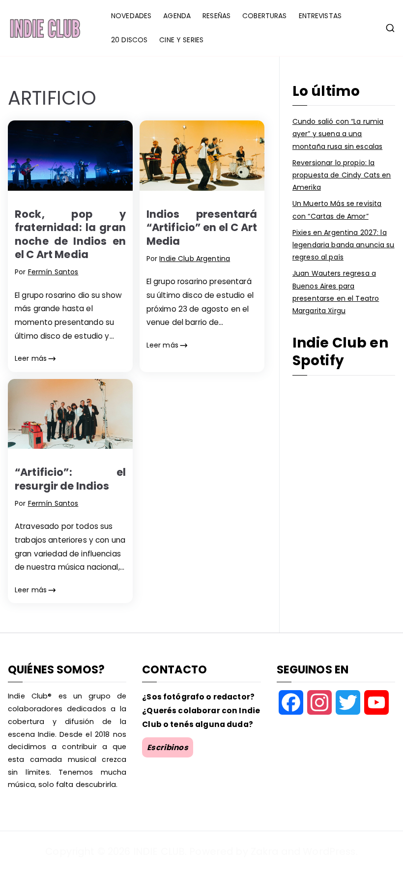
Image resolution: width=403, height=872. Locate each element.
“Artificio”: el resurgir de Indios (70, 479)
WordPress (329, 851)
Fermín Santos (53, 272)
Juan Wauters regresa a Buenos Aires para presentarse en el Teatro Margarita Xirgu (335, 292)
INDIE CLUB (159, 851)
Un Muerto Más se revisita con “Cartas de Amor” (337, 210)
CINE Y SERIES (181, 40)
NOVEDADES (131, 16)
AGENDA (177, 16)
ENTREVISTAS (320, 16)
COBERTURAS (264, 16)
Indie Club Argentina (194, 258)
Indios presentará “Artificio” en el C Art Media (202, 227)
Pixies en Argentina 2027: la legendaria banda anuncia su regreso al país (343, 245)
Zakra (265, 851)
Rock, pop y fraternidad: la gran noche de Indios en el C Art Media (70, 234)
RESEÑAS (216, 16)
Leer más (31, 358)
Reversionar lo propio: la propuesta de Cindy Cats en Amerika (341, 175)
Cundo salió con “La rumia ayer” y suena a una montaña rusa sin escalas (338, 133)
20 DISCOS (129, 40)
